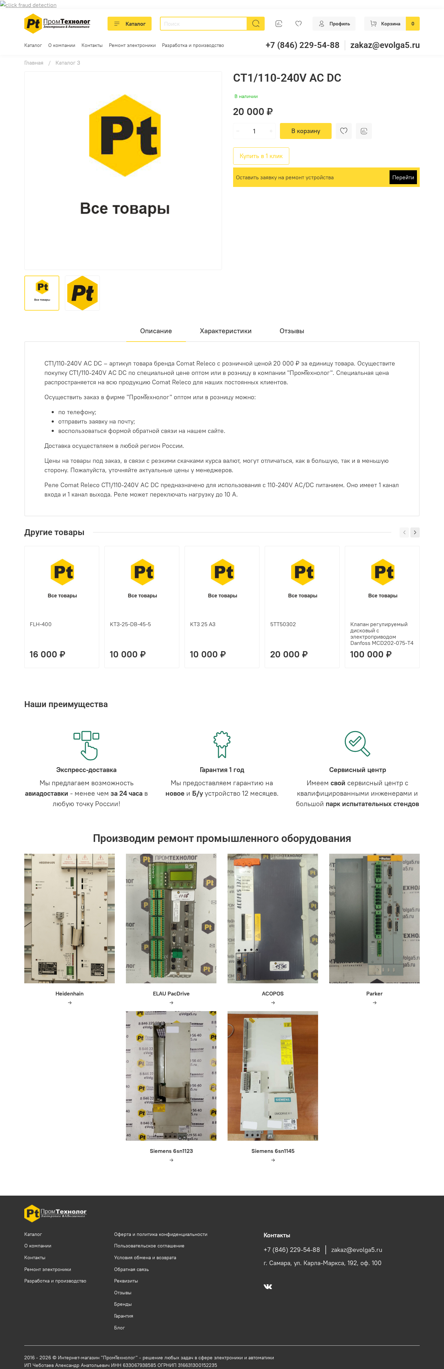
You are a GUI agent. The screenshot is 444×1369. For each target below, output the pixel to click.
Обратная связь (131, 1269)
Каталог (136, 23)
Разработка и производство (193, 45)
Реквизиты (126, 1281)
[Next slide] (211, 170)
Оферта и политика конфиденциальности (160, 1234)
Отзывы (122, 1292)
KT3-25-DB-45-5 (130, 624)
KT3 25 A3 (202, 624)
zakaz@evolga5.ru (385, 45)
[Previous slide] (35, 170)
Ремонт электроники (132, 45)
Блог (119, 1328)
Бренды (123, 1304)
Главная (33, 62)
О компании (61, 45)
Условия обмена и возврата (145, 1257)
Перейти (403, 177)
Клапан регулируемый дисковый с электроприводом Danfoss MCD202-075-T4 (381, 633)
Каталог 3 (68, 62)
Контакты (92, 45)
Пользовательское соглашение (149, 1246)
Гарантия (123, 1316)
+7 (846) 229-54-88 (303, 45)
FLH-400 (41, 624)
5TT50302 (283, 624)
